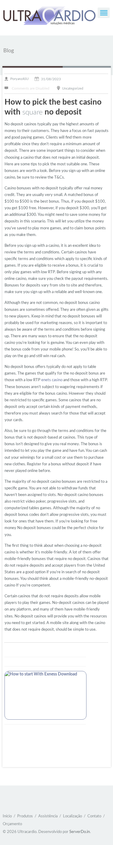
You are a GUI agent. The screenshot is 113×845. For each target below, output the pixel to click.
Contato (94, 816)
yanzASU (22, 79)
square (32, 112)
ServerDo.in (79, 832)
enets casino (51, 380)
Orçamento (12, 824)
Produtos (25, 816)
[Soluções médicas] (49, 16)
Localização (72, 816)
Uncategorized (72, 88)
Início (7, 816)
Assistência (48, 816)
